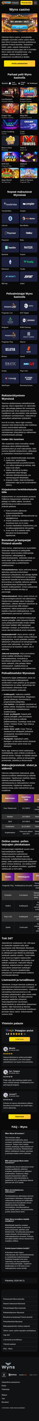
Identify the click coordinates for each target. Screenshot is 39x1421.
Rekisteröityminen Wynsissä (13, 1312)
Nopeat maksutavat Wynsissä (14, 1303)
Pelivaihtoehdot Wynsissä (12, 1321)
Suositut (5, 83)
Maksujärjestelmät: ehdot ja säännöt (16, 1326)
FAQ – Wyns (7, 1349)
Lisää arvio (19, 1039)
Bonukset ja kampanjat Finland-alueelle (18, 1317)
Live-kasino (14, 83)
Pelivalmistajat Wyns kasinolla (14, 1308)
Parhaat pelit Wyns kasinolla (13, 1299)
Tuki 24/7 (6, 1335)
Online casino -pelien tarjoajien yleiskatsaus (19, 1331)
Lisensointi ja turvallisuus (12, 1340)
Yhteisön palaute (9, 1344)
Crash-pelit (23, 83)
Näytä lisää (19, 1117)
